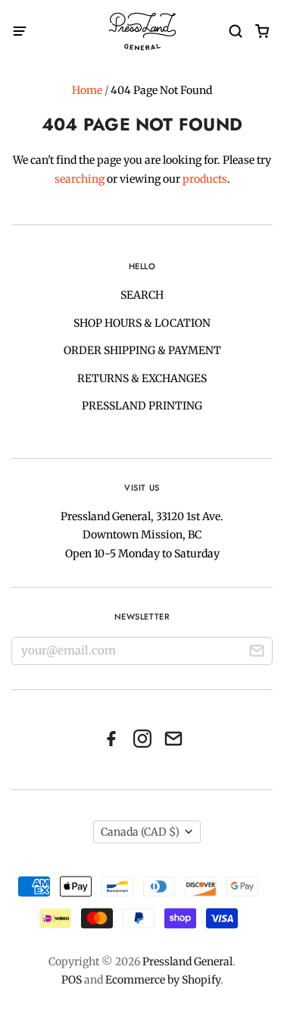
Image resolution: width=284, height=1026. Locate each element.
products (205, 179)
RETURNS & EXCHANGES (142, 378)
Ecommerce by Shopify (162, 980)
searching (80, 179)
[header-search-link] (235, 31)
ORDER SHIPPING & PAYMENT (142, 350)
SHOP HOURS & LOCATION (142, 323)
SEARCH (142, 295)
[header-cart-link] (261, 31)
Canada (140, 832)
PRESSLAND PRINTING (142, 406)
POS (71, 980)
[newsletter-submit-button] (257, 653)
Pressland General (187, 961)
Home (87, 90)
